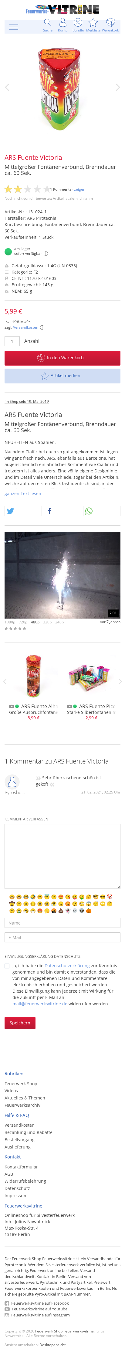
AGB (9, 1174)
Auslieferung (18, 1147)
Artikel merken (65, 375)
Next (120, 681)
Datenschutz (17, 1188)
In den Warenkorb (65, 357)
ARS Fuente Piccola (100, 706)
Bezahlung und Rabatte (28, 1132)
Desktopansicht (52, 1344)
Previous (4, 681)
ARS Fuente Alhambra (46, 706)
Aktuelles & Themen (25, 1098)
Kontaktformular (21, 1167)
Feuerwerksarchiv (22, 1105)
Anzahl (31, 341)
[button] (23, 511)
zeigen (79, 189)
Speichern (20, 1023)
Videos (11, 1090)
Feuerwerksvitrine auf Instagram (40, 1315)
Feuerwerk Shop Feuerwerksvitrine (64, 1331)
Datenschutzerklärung (67, 965)
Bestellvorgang (20, 1139)
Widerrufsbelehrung (25, 1181)
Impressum (16, 1195)
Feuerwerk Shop (21, 1083)
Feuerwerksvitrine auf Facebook (39, 1303)
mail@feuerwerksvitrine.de (39, 1004)
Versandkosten (25, 327)
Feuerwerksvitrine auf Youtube (39, 1309)
